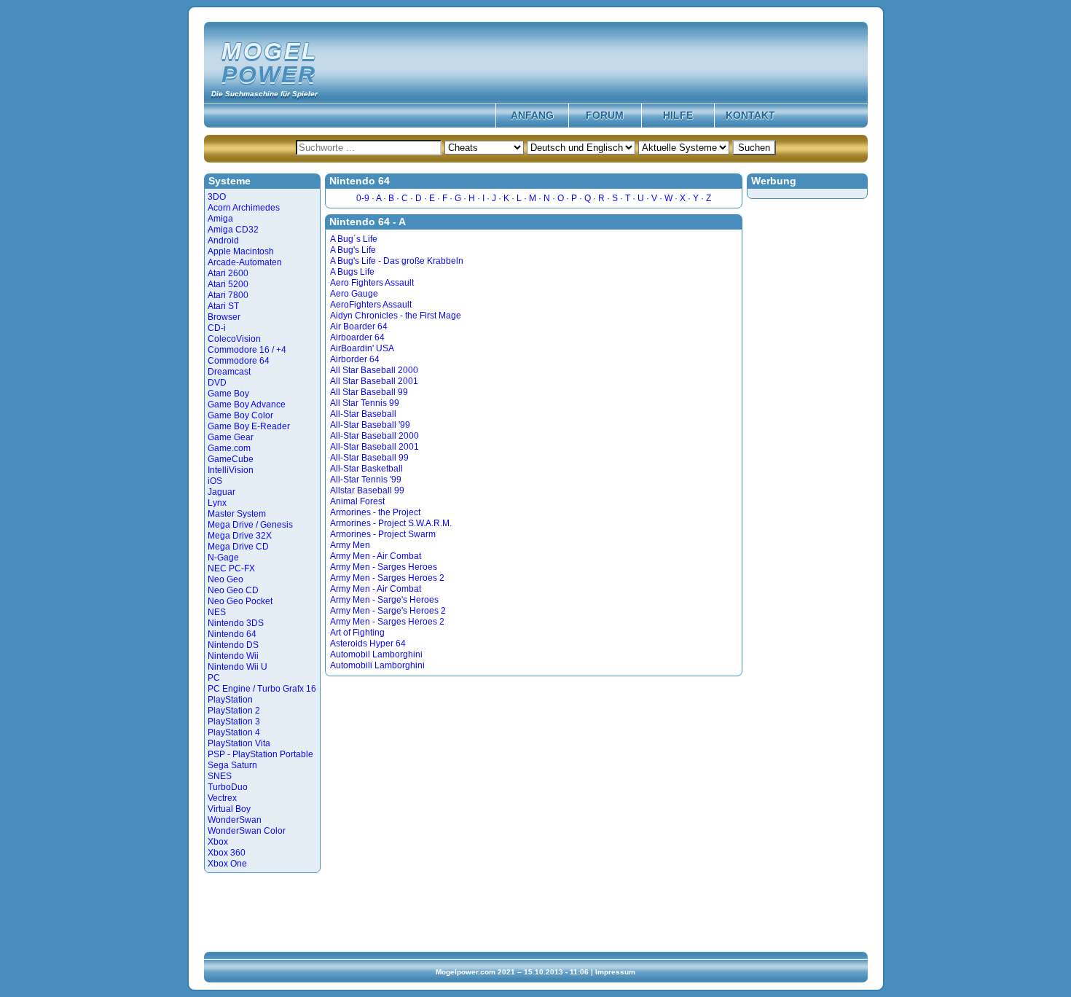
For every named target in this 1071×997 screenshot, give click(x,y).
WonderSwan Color (247, 831)
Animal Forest (357, 501)
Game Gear (231, 437)
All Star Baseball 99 (369, 392)
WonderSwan (235, 820)
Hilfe (678, 115)
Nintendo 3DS (236, 623)
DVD (217, 383)
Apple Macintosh (241, 251)
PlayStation (230, 700)
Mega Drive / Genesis (250, 525)
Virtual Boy (229, 809)
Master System (237, 514)
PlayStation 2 (234, 710)
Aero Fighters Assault (372, 283)
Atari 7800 (228, 295)
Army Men (350, 545)
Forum (605, 115)
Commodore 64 (239, 361)
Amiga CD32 (233, 229)
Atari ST (223, 306)
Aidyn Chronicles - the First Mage (395, 315)
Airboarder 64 (357, 337)
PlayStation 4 (234, 732)
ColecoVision (234, 339)
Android (223, 240)
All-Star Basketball (366, 469)
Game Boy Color (240, 415)
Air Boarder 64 (359, 326)
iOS (215, 481)
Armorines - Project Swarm (383, 534)
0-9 (362, 198)
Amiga (220, 219)
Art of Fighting (357, 632)
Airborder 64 (355, 359)
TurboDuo (228, 787)
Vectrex (222, 798)
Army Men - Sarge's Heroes (384, 600)
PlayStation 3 (234, 721)
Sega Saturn (232, 765)
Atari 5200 (228, 284)
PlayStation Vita (239, 743)
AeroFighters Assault (371, 305)
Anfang (532, 115)
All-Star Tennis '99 (365, 479)
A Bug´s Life (353, 239)
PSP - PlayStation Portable (260, 754)
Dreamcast (229, 372)
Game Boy (228, 393)
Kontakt (750, 115)
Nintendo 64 (232, 634)
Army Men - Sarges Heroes (383, 567)
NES (217, 612)
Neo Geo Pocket (240, 601)
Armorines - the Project (375, 512)
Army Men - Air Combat (375, 556)
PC (214, 678)
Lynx (217, 503)
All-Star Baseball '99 (370, 425)
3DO (217, 197)
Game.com (229, 448)
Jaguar (221, 492)
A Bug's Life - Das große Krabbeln (396, 261)
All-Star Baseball (363, 414)
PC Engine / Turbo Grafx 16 (262, 689)
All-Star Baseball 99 (369, 458)
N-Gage (223, 557)
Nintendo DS (233, 645)
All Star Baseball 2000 (374, 370)
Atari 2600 (228, 273)
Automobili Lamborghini (377, 665)
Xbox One (227, 864)
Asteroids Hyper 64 (368, 643)
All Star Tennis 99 (364, 403)
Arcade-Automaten (245, 262)
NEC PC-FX (231, 568)
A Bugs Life (352, 272)
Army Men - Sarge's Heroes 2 (388, 611)
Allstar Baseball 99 (367, 490)
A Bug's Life (353, 250)
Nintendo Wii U (237, 667)
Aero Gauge (354, 294)
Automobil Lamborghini (376, 654)
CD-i (217, 328)
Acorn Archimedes (244, 208)
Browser (224, 317)
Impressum (615, 972)
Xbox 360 (227, 853)
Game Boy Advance (247, 404)
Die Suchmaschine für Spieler (264, 94)
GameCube (231, 459)
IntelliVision (231, 470)
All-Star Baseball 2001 (374, 447)
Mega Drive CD (238, 546)
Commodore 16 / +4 (247, 350)
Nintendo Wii (233, 656)
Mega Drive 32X (240, 536)
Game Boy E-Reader (249, 426)
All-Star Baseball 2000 (374, 436)
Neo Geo (225, 579)
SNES (220, 776)
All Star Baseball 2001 (374, 381)
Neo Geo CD (233, 590)
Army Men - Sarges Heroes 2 (387, 578)
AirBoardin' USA (362, 348)
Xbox (218, 842)
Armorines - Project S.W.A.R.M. (391, 523)
